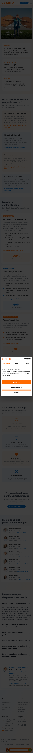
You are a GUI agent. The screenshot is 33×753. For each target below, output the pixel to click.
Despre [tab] (27, 363)
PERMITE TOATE (16, 382)
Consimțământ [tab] (6, 363)
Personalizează (15, 387)
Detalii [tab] (16, 363)
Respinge (16, 392)
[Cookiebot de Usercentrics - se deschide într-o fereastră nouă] (24, 359)
